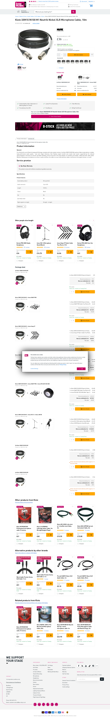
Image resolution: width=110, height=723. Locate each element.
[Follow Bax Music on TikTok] (89, 666)
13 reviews (87, 530)
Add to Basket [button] (79, 54)
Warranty (64, 671)
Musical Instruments (38, 680)
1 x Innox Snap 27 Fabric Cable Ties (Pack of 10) (80, 332)
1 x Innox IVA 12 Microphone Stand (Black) (79, 421)
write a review (36, 23)
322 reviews (47, 247)
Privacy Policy (63, 364)
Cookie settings (66, 686)
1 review (46, 579)
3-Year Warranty (76, 103)
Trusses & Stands (37, 695)
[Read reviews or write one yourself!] (18, 23)
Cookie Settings (34, 368)
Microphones (36, 676)
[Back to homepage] (18, 11)
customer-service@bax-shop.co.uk (17, 702)
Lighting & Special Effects (39, 690)
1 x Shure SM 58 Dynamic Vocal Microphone (79, 423)
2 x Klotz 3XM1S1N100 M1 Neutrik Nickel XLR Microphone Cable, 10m (80, 275)
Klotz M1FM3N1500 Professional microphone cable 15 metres (24, 528)
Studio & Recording (37, 673)
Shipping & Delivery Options (68, 667)
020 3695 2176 (13, 700)
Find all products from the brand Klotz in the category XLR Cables (31, 602)
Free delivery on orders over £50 (38, 4)
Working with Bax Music (53, 671)
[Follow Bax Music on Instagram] (93, 666)
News (49, 667)
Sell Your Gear (65, 673)
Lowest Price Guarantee (75, 6)
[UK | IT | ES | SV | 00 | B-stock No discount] (55, 126)
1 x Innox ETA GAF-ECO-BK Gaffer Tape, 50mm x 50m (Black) (80, 392)
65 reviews (66, 247)
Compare (20, 260)
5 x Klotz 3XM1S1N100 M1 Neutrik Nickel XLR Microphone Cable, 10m (80, 450)
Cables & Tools (36, 693)
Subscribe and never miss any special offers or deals (89, 674)
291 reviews (26, 247)
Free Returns (49, 108)
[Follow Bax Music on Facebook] (78, 666)
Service (64, 662)
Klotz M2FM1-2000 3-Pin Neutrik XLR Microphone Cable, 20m (44, 626)
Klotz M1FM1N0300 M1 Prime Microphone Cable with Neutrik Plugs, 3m (84, 626)
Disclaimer (64, 682)
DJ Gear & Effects (37, 671)
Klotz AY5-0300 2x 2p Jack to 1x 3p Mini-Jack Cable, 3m (65, 526)
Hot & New (35, 667)
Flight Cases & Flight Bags (39, 697)
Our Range (50, 665)
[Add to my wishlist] (92, 54)
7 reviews (66, 630)
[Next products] (93, 220)
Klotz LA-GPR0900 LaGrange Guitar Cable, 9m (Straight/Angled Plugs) (45, 528)
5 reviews (66, 530)
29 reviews (87, 580)
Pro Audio (35, 669)
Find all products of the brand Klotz (24, 502)
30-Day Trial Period (74, 4)
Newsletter (50, 669)
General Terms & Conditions (68, 680)
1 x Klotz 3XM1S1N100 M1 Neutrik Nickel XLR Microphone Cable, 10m (79, 302)
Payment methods (66, 665)
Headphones (36, 678)
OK (82, 368)
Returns (64, 669)
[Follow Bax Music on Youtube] (86, 666)
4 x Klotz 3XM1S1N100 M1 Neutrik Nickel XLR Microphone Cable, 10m (80, 477)
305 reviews (87, 247)
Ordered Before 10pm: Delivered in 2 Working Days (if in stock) (44, 6)
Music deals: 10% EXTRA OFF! (40, 665)
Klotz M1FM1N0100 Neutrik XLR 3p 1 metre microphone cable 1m (65, 626)
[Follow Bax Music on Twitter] (82, 666)
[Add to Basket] (29, 252)
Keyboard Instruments (38, 688)
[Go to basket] (91, 4)
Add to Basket (86, 291)
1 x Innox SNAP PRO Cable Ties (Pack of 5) (79, 304)
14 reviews (87, 630)
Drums (34, 686)
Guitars (34, 682)
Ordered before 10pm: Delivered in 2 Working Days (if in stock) (28, 104)
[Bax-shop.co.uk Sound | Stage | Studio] (20, 4)
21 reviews (66, 580)
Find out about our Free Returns (13, 682)
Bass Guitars (36, 684)
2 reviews (46, 630)
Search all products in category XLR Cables (26, 553)
